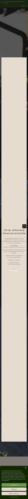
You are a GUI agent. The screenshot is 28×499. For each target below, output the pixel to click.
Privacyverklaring (14, 497)
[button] (25, 468)
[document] (14, 249)
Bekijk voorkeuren (14, 493)
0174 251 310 (17, 257)
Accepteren (14, 485)
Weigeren (14, 489)
